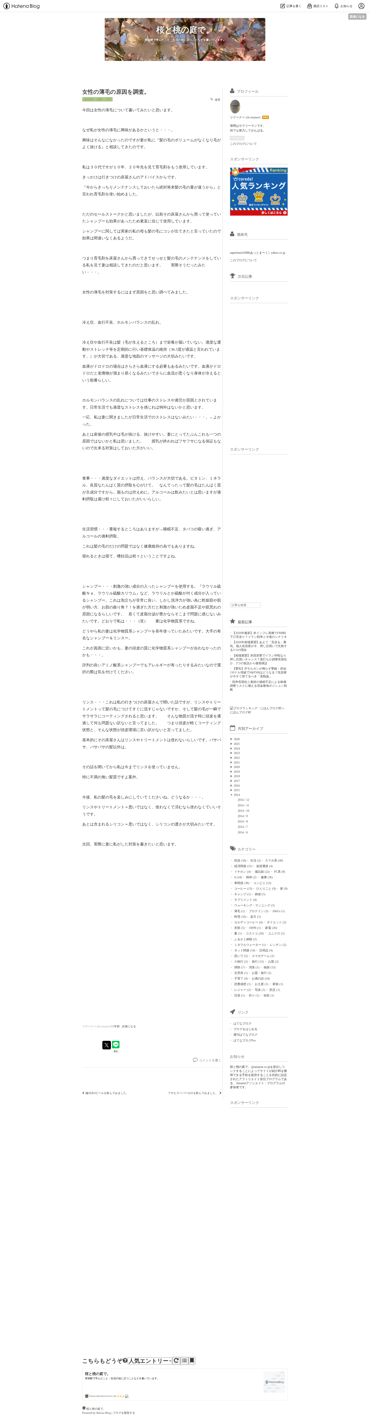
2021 (237, 762)
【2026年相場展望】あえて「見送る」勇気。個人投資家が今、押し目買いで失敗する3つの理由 (258, 646)
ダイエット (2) (276, 922)
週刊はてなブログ (245, 1034)
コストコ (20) (254, 933)
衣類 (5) (239, 928)
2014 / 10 (243, 810)
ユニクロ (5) (276, 933)
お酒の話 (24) (260, 978)
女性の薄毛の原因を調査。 (116, 91)
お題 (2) (273, 961)
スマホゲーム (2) (262, 956)
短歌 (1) (268, 995)
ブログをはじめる (245, 1029)
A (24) (237, 877)
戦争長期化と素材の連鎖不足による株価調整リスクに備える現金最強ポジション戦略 (258, 685)
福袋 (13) (269, 967)
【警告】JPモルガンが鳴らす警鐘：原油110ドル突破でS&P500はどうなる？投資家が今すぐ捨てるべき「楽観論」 (258, 672)
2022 (237, 757)
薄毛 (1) (239, 911)
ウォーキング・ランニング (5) (254, 905)
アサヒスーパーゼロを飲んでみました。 (193, 1093)
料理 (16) (239, 916)
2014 (237, 795)
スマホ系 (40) (273, 860)
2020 (237, 767)
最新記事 (245, 622)
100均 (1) (254, 928)
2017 (237, 781)
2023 (237, 753)
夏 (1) (237, 933)
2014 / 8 (243, 821)
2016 (237, 785)
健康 (217, 99)
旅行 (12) (257, 961)
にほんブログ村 (240, 712)
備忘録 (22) (262, 871)
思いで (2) (240, 956)
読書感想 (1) (242, 984)
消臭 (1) (253, 967)
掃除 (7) (239, 967)
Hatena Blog (103, 1412)
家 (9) (283, 888)
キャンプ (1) (242, 894)
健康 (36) (266, 877)
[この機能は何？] (125, 1361)
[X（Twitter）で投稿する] (106, 1045)
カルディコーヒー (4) (248, 922)
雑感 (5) (259, 894)
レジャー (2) (242, 989)
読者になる (357, 16)
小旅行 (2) (240, 961)
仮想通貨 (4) (264, 866)
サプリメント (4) (245, 899)
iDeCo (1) (278, 911)
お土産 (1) (261, 984)
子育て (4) (240, 978)
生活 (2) (255, 860)
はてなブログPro (244, 1040)
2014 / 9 (243, 816)
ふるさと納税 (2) (245, 939)
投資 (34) (239, 860)
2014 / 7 (243, 826)
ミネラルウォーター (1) (249, 944)
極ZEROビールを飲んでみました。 (107, 1093)
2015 (237, 790)
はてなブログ (242, 1023)
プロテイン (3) (258, 911)
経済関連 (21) (242, 866)
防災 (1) (274, 989)
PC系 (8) (279, 871)
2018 (237, 776)
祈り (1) (253, 995)
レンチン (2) (277, 944)
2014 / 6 (243, 832)
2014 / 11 (243, 805)
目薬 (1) (239, 995)
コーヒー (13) (242, 888)
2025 (237, 743)
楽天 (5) (255, 916)
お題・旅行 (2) (261, 973)
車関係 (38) (241, 883)
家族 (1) (277, 984)
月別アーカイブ (250, 729)
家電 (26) (270, 928)
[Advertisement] (262, 370)
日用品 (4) (265, 950)
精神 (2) (251, 877)
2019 (237, 771)
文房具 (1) (240, 973)
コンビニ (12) (261, 883)
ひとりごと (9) (265, 888)
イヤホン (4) (242, 871)
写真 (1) (259, 989)
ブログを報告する (124, 1412)
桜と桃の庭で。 (185, 29)
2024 (237, 748)
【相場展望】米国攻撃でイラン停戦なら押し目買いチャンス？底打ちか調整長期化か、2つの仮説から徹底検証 (258, 659)
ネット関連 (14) (244, 950)
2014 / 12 (243, 799)
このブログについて (243, 143)
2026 (237, 739)
